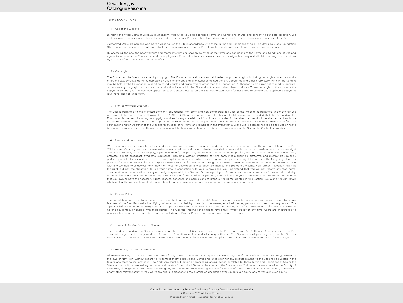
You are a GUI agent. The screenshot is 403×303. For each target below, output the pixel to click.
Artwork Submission (231, 289)
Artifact (191, 297)
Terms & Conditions (195, 289)
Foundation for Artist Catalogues (215, 297)
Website (248, 289)
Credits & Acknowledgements (166, 289)
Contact (212, 289)
